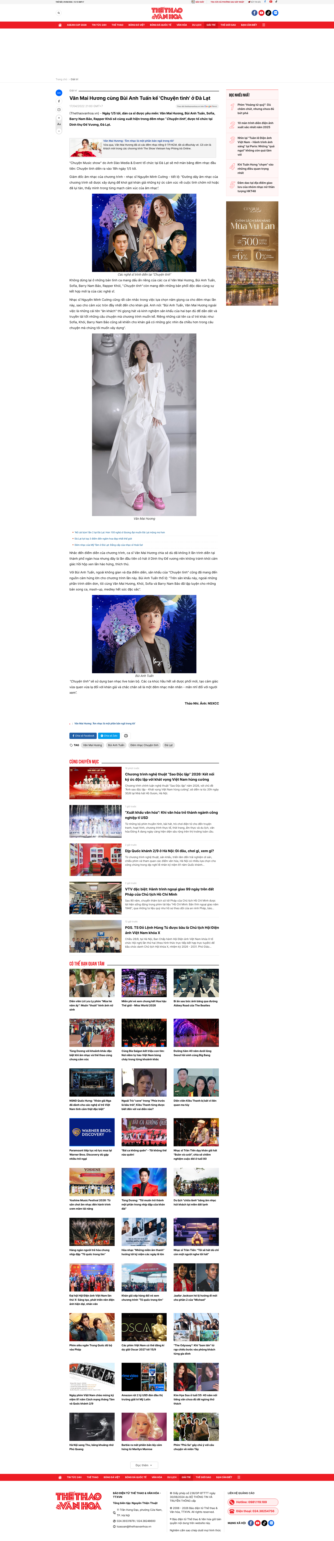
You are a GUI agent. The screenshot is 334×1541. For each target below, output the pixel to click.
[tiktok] (268, 13)
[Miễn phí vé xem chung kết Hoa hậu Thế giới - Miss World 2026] (144, 983)
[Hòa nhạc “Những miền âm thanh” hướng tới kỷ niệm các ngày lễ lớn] (144, 1232)
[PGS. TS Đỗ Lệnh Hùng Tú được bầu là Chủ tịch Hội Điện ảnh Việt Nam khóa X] (95, 936)
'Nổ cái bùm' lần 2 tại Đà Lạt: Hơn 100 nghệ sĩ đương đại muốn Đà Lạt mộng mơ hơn (120, 532)
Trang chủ (61, 79)
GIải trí (210, 25)
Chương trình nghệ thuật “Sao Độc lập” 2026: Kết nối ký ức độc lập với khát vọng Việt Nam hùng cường (169, 777)
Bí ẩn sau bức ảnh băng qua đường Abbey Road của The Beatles (195, 1003)
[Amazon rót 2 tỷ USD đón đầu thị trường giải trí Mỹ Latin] (144, 1377)
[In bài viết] (59, 109)
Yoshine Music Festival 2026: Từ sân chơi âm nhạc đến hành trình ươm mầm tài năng (90, 1204)
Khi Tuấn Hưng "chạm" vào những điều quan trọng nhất (255, 169)
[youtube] (261, 13)
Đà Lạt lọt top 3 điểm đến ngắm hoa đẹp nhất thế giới (103, 538)
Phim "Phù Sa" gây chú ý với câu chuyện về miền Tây (194, 1447)
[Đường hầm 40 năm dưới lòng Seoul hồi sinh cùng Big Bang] (196, 1033)
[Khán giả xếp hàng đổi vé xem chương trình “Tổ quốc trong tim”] (144, 1277)
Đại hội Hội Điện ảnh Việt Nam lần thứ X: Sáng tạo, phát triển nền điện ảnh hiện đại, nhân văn (91, 1300)
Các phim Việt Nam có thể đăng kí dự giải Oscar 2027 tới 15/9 (143, 1347)
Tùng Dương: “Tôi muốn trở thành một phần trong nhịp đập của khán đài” (143, 1204)
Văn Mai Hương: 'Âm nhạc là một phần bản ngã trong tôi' (138, 140)
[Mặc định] (59, 124)
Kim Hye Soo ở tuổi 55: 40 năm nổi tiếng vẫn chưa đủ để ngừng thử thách (195, 1399)
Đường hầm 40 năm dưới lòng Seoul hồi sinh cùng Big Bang (192, 1053)
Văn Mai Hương (92, 745)
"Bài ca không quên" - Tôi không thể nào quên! (144, 1152)
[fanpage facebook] (254, 13)
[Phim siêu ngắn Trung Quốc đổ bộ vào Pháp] (92, 1327)
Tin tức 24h (99, 25)
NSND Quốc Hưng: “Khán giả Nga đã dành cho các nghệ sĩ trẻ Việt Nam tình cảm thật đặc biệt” (90, 1105)
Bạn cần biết (249, 25)
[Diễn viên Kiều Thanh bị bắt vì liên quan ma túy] (196, 1082)
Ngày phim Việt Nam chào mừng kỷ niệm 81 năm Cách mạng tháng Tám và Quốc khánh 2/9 (91, 1399)
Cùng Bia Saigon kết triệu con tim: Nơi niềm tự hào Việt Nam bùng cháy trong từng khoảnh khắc (143, 1055)
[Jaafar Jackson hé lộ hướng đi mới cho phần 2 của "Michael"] (196, 1277)
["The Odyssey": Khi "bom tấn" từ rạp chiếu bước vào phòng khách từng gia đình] (196, 1327)
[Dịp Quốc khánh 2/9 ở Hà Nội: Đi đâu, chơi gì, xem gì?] (95, 859)
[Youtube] (270, 2)
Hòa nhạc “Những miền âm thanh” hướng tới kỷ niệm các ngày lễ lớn (143, 1252)
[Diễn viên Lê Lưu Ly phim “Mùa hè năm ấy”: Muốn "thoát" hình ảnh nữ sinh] (92, 983)
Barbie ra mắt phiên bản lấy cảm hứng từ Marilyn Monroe (142, 1447)
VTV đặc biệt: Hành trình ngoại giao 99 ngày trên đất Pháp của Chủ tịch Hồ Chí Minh (169, 891)
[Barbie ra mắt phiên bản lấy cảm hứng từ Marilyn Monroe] (144, 1427)
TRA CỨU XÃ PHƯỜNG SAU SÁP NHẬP (227, 2)
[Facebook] (265, 2)
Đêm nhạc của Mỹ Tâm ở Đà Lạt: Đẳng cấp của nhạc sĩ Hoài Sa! (109, 545)
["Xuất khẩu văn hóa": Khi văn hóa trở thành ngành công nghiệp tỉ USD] (95, 821)
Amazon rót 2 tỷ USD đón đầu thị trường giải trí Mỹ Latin (142, 1397)
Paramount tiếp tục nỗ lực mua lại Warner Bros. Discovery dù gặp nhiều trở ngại (90, 1154)
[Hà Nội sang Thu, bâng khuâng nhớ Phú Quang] (92, 1427)
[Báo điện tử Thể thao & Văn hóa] (167, 13)
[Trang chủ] (60, 25)
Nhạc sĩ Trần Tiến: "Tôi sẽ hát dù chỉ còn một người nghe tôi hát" (196, 1252)
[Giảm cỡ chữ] (59, 131)
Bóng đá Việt (137, 25)
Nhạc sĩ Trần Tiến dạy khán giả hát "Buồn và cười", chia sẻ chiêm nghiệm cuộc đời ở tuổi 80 (195, 1154)
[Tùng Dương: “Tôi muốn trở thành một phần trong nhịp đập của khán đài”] (144, 1182)
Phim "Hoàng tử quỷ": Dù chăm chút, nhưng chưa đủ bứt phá (256, 109)
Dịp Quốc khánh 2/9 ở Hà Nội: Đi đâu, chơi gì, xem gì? (169, 851)
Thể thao (117, 25)
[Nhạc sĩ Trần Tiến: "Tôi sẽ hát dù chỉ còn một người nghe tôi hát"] (196, 1232)
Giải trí (74, 79)
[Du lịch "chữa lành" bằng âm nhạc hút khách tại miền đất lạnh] (196, 1182)
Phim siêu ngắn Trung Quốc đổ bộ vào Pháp (90, 1347)
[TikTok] (277, 2)
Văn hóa (182, 25)
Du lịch (196, 25)
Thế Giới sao (228, 25)
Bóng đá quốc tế (160, 25)
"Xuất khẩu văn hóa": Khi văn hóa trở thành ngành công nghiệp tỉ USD (171, 815)
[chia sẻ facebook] (59, 101)
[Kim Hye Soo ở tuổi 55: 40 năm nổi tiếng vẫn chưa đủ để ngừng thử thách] (196, 1377)
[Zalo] (275, 13)
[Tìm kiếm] (59, 13)
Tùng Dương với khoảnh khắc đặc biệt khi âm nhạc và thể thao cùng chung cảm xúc (90, 1055)
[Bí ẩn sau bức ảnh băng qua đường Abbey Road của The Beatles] (196, 983)
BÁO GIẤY (200, 2)
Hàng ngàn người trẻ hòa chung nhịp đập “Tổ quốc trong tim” (89, 1252)
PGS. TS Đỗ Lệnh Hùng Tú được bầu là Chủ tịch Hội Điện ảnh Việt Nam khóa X (172, 930)
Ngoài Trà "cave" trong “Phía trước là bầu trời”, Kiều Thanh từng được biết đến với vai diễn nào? (143, 1105)
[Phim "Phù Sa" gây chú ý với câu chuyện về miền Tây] (196, 1427)
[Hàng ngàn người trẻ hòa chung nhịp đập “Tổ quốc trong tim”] (92, 1232)
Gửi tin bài (256, 2)
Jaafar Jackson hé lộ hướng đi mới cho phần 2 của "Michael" (195, 1297)
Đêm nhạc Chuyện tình (144, 745)
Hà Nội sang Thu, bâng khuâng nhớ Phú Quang (91, 1447)
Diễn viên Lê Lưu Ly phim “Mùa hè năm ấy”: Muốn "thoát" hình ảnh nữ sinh (91, 1005)
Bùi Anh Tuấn (116, 745)
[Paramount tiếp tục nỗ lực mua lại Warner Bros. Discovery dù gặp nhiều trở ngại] (92, 1132)
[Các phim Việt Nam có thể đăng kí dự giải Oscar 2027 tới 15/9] (144, 1327)
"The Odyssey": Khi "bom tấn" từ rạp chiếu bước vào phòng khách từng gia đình (194, 1349)
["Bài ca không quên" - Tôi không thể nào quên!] (144, 1132)
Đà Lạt (169, 745)
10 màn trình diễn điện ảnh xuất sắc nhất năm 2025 (255, 125)
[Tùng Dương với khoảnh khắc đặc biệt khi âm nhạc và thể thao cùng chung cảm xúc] (92, 1033)
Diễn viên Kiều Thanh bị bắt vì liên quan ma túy (195, 1103)
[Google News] (197, 107)
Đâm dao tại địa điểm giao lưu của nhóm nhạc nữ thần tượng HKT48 (256, 187)
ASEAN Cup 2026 (77, 25)
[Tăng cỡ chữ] (59, 117)
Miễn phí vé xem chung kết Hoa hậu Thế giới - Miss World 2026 (144, 1003)
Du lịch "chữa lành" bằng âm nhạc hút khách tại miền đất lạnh (195, 1202)
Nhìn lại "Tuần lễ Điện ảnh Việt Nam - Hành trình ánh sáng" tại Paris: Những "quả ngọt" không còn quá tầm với (256, 146)
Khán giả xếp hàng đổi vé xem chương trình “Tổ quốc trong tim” (142, 1297)
